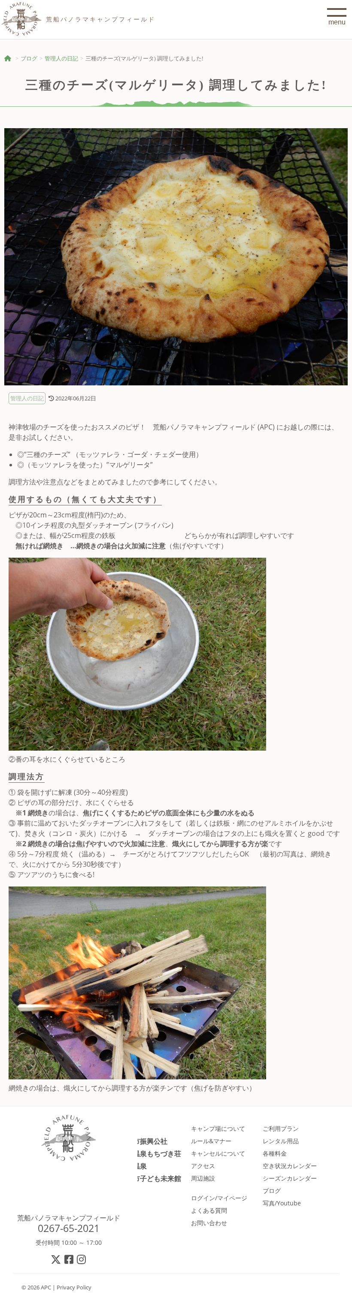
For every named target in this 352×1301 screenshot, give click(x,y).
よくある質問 (209, 1210)
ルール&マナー (211, 1141)
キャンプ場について (218, 1128)
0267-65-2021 (69, 1228)
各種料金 (275, 1153)
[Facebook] (69, 1259)
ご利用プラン (281, 1128)
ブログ (29, 58)
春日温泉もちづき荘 (150, 1153)
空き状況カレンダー (290, 1166)
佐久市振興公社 (143, 1141)
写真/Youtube (282, 1203)
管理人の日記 (61, 58)
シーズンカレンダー (290, 1178)
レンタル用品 (281, 1141)
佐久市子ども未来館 (150, 1178)
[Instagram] (82, 1259)
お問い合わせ (209, 1223)
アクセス (203, 1166)
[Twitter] (56, 1259)
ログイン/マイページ (219, 1198)
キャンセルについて (218, 1153)
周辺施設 (203, 1178)
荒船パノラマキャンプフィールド (68, 1218)
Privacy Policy (74, 1287)
